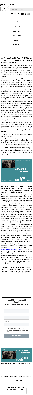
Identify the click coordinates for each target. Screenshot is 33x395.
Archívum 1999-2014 (16, 381)
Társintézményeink (16, 392)
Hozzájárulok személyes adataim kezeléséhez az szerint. (17, 330)
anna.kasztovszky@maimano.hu (21, 128)
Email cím (7, 321)
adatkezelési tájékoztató (21, 330)
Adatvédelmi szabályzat (16, 387)
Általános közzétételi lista (16, 389)
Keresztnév (7, 315)
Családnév (7, 308)
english (12, 4)
